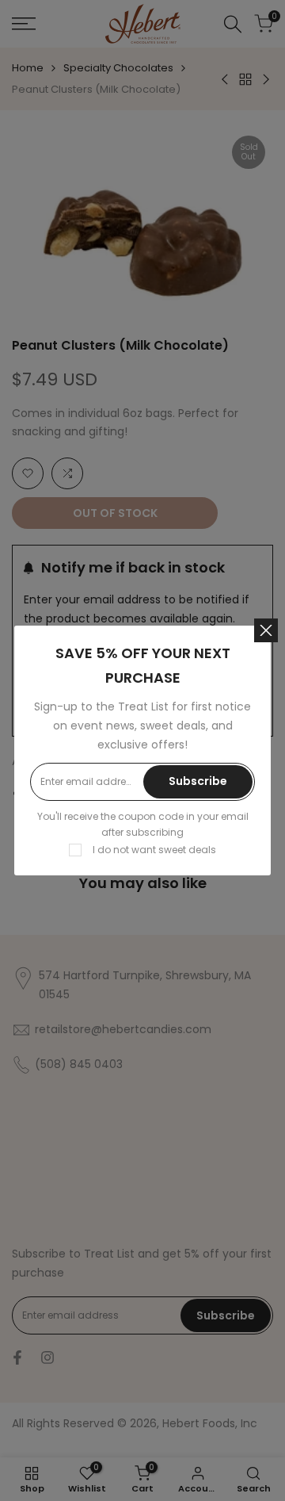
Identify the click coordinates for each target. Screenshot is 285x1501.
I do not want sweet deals (154, 849)
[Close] (266, 630)
